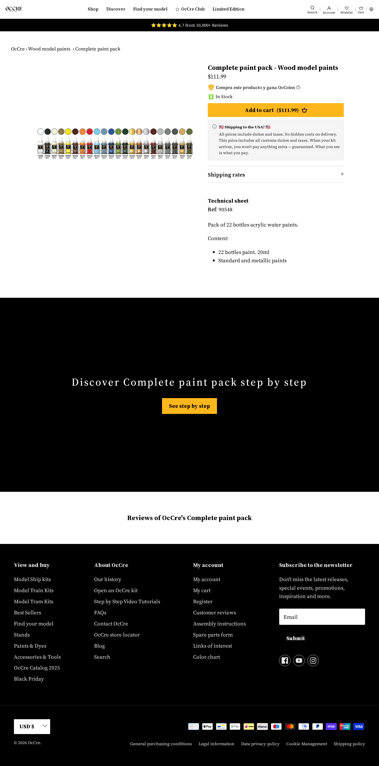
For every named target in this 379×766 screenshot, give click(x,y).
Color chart (206, 656)
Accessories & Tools (37, 656)
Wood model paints (49, 48)
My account (206, 579)
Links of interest (212, 645)
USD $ (26, 726)
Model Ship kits (32, 579)
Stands (22, 634)
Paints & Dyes (30, 645)
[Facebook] (284, 660)
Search (102, 656)
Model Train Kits (34, 590)
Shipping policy (349, 744)
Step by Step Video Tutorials (127, 601)
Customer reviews (214, 612)
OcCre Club (193, 9)
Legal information (216, 744)
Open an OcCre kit (116, 590)
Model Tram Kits (33, 601)
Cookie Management (306, 744)
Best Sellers (27, 612)
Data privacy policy (260, 744)
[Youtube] (299, 660)
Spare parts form (213, 634)
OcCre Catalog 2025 (37, 667)
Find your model (150, 9)
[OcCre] (14, 9)
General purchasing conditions (161, 744)
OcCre (18, 48)
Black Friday (29, 678)
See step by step (189, 405)
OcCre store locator (117, 634)
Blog (99, 645)
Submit (295, 638)
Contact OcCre (111, 623)
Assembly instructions (219, 623)
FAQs (100, 612)
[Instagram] (313, 660)
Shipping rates (226, 174)
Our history (107, 579)
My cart (202, 590)
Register (203, 601)
